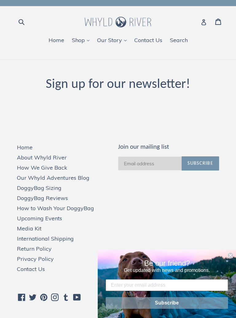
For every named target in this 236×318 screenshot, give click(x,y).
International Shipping (45, 238)
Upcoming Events (39, 218)
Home (56, 40)
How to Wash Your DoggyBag (55, 208)
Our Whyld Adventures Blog (53, 177)
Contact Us (148, 40)
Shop (82, 40)
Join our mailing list (143, 147)
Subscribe (167, 302)
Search (179, 40)
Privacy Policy (35, 258)
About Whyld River (42, 157)
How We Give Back (42, 167)
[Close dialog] (230, 255)
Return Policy (34, 248)
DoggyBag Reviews (42, 198)
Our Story (113, 40)
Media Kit (29, 228)
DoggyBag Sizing (39, 187)
